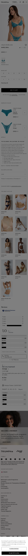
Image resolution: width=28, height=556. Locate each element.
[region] (14, 546)
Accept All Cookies (14, 553)
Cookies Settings (14, 548)
